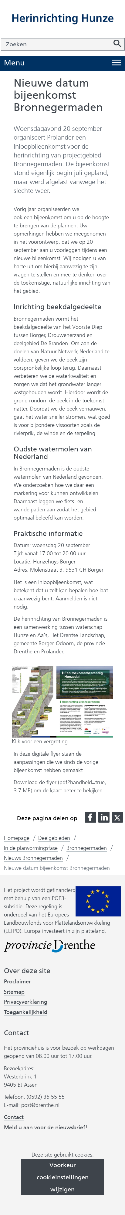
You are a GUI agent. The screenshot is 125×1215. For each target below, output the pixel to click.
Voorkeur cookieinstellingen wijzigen (63, 1177)
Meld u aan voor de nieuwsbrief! (45, 1127)
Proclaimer (17, 981)
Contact (14, 1117)
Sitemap (14, 992)
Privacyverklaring (25, 1002)
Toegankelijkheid (25, 1012)
